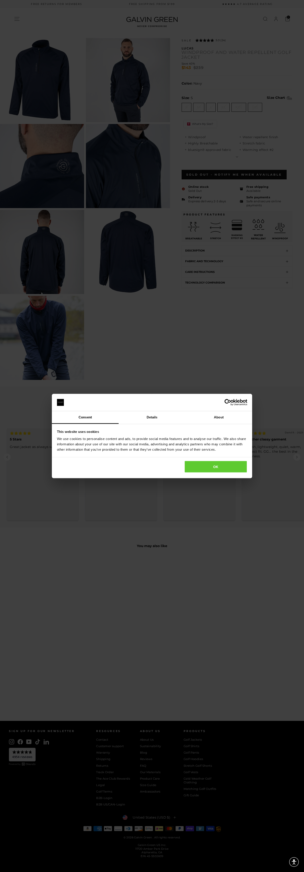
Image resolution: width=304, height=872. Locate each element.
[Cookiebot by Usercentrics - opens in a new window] (227, 402)
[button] (294, 862)
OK (216, 467)
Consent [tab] (85, 417)
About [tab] (219, 417)
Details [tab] (152, 417)
